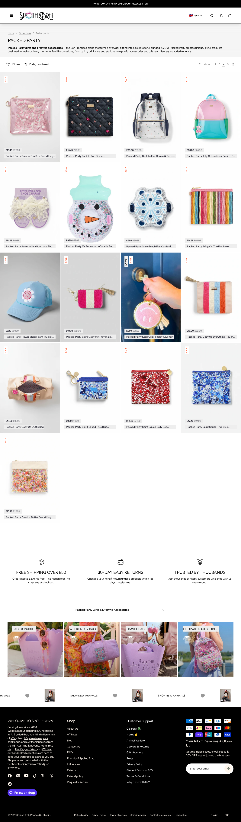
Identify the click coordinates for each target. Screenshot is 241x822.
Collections (25, 33)
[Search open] (212, 15)
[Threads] (51, 775)
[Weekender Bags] (92, 649)
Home (11, 33)
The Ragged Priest (26, 749)
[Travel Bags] (149, 649)
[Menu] (11, 15)
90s (26, 738)
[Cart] (230, 15)
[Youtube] (26, 775)
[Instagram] (18, 775)
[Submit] (228, 769)
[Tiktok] (34, 775)
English (214, 815)
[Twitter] (43, 775)
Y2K (13, 738)
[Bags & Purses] (35, 649)
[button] (36, 64)
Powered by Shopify (40, 815)
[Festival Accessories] (205, 649)
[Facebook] (10, 775)
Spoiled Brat (22, 815)
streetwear (35, 738)
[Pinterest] (10, 784)
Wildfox (46, 749)
